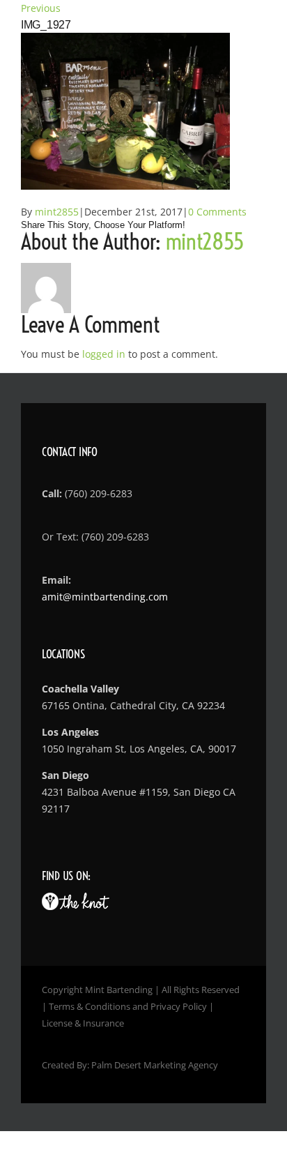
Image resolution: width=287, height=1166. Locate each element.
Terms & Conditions (89, 1006)
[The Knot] (84, 901)
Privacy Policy (178, 1006)
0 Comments (217, 211)
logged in (103, 354)
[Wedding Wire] (50, 901)
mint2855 (57, 211)
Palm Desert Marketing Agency (154, 1065)
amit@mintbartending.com (105, 596)
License (57, 1023)
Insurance (103, 1023)
